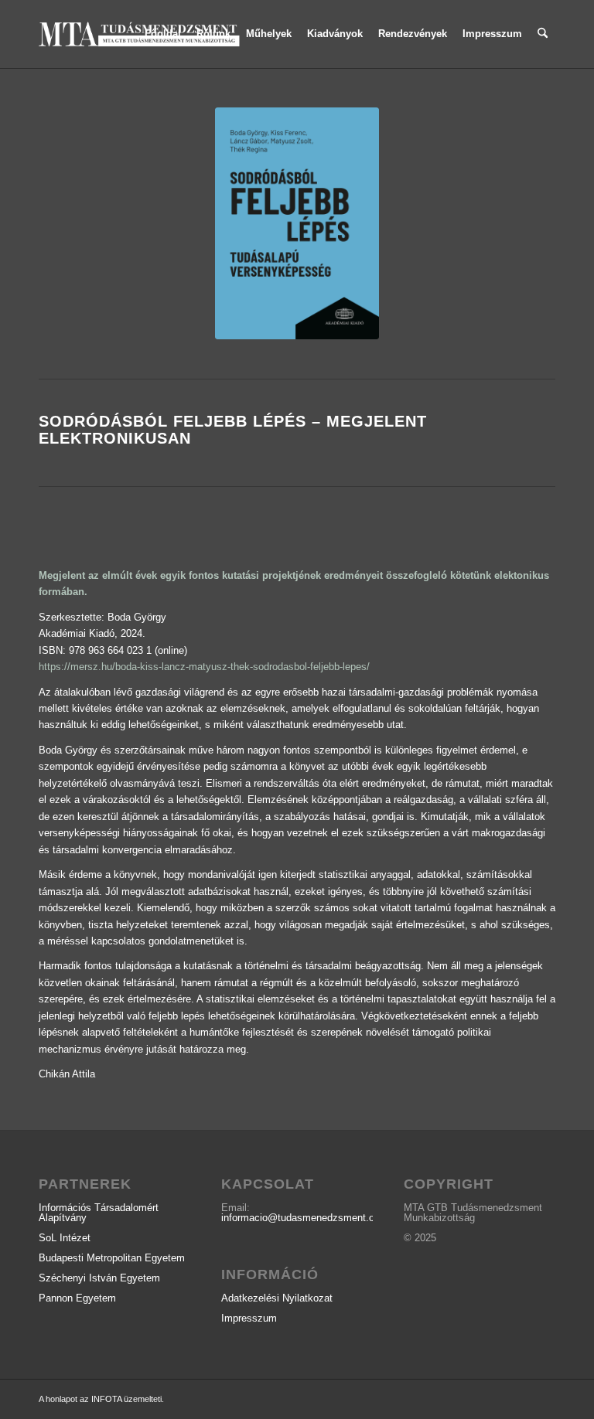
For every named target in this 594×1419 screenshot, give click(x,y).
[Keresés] (542, 34)
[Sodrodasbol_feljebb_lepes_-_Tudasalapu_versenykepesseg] (297, 223)
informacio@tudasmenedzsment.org (302, 1217)
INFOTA (106, 1399)
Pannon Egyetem (77, 1298)
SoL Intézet (64, 1238)
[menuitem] (163, 34)
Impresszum (249, 1318)
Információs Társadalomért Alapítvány (99, 1212)
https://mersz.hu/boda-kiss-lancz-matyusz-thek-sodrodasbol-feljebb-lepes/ (204, 666)
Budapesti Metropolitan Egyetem (112, 1258)
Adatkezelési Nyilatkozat (277, 1298)
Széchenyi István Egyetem (99, 1278)
